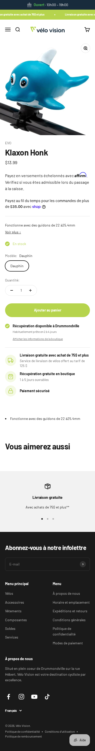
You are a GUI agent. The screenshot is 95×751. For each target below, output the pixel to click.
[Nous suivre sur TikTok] (47, 696)
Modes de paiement (68, 643)
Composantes (16, 620)
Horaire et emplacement (71, 602)
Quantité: (12, 280)
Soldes (10, 628)
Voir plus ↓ (13, 232)
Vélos (9, 593)
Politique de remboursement (23, 736)
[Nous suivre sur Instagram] (21, 696)
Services (11, 637)
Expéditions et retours (70, 611)
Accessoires (14, 602)
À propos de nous (66, 593)
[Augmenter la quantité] (30, 290)
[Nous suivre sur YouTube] (34, 696)
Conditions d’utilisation (60, 731)
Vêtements (13, 611)
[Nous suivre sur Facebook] (8, 696)
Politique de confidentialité (64, 631)
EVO (8, 143)
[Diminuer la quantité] (11, 290)
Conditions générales (69, 620)
